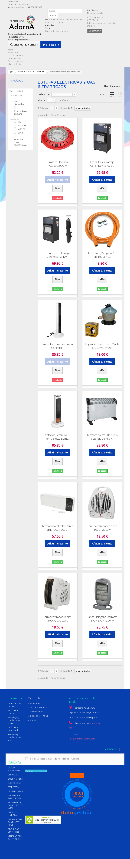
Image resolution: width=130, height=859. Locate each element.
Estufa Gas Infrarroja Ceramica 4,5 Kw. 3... (102, 163)
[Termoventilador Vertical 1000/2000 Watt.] (57, 593)
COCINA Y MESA (15, 778)
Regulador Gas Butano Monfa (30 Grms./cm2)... (102, 346)
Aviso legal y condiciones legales (14, 720)
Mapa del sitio (14, 64)
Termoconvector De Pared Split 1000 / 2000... (57, 527)
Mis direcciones (35, 711)
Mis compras (34, 703)
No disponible (19, 103)
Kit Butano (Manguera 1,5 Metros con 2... (102, 254)
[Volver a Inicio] (11, 72)
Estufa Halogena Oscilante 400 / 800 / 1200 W (102, 618)
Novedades (13, 52)
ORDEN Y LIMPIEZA (12, 814)
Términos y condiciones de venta (15, 737)
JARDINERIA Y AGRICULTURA (14, 797)
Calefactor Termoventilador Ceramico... (58, 346)
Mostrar (42, 100)
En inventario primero (20, 112)
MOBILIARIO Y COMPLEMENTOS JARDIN (16, 805)
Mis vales (32, 719)
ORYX (20, 132)
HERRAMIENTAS (15, 791)
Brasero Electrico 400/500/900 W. (58, 163)
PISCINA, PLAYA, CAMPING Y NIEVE (15, 822)
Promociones (14, 58)
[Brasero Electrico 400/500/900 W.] (57, 138)
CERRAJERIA (13, 774)
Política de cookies (13, 712)
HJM (19, 121)
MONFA (21, 129)
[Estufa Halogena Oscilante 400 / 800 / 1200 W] (102, 593)
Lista (120, 96)
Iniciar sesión (14, 1)
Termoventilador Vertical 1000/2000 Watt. (57, 618)
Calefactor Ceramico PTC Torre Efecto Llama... (57, 436)
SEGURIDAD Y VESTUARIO (14, 830)
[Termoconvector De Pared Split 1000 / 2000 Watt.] (57, 502)
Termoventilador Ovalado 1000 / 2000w (102, 527)
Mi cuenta (34, 698)
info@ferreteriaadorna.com (82, 738)
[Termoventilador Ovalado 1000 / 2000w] (102, 502)
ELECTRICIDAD (14, 782)
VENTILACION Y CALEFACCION (15, 837)
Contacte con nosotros (18, 4)
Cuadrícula (112, 96)
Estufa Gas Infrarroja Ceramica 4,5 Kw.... (58, 254)
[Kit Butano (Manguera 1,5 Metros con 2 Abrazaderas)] (102, 229)
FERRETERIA (13, 787)
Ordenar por (44, 94)
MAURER (21, 125)
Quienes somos (15, 61)
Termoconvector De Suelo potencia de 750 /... (102, 436)
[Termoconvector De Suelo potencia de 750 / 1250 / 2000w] (102, 411)
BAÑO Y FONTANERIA (14, 769)
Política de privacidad (13, 729)
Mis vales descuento (37, 707)
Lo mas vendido (15, 55)
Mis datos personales (38, 715)
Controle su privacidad (36, 771)
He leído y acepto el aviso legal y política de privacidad (54, 758)
